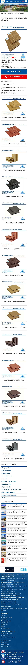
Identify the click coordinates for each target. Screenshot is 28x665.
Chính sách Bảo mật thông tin (8, 637)
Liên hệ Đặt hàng (15, 71)
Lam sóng (4, 478)
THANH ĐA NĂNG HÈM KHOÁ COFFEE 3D (14, 275)
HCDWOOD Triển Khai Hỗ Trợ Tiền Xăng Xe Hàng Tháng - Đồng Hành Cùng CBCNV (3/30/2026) (15, 536)
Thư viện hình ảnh (5, 628)
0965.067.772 (17, 1)
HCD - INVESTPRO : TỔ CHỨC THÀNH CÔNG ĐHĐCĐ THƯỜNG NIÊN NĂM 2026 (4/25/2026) (16, 530)
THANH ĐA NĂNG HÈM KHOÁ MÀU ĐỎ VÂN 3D (14, 144)
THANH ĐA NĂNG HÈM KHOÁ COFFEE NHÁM (14, 406)
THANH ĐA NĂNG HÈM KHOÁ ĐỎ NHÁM (14, 380)
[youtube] (19, 661)
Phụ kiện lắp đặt (6, 487)
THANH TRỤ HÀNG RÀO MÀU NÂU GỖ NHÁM (14, 432)
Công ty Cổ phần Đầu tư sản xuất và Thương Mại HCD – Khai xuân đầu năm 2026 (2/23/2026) (16, 554)
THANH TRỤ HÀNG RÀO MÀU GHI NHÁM (14, 458)
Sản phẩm (10, 13)
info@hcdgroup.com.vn (10, 601)
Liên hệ (14, 654)
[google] (16, 661)
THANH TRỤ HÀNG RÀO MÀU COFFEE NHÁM (14, 354)
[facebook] (9, 661)
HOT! (10, 81)
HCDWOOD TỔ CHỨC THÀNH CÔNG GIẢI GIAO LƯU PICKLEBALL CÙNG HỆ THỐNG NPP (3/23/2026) (16, 542)
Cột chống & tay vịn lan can (9, 481)
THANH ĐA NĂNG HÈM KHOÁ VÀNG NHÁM (14, 301)
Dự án (15, 652)
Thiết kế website (4, 658)
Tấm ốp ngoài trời (6, 470)
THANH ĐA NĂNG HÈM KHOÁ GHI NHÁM (14, 222)
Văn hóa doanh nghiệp (6, 617)
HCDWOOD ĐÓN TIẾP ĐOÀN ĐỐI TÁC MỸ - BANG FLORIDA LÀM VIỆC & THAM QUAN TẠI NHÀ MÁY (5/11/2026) (17, 524)
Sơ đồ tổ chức (4, 622)
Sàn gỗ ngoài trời (6, 468)
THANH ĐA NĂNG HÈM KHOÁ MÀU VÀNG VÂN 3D (14, 117)
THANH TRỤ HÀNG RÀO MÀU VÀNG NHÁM (14, 170)
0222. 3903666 (7, 593)
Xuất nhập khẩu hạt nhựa (8, 492)
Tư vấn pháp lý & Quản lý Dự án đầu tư (11, 489)
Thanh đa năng (6, 473)
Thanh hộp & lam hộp (7, 476)
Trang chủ (3, 13)
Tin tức (9, 654)
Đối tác (3, 626)
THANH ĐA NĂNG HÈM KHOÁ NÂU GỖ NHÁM (14, 327)
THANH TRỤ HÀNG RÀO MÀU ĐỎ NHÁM (14, 249)
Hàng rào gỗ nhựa (6, 484)
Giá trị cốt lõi (4, 619)
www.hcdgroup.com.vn (11, 603)
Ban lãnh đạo (4, 624)
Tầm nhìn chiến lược (6, 621)
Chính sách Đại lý (5, 635)
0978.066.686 (9, 1)
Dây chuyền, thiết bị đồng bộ (9, 495)
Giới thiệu (10, 652)
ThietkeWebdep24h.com (15, 658)
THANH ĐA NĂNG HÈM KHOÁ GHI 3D (14, 196)
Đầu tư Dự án (5, 497)
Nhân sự (3, 615)
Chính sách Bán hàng (6, 633)
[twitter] (12, 661)
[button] (12, 57)
